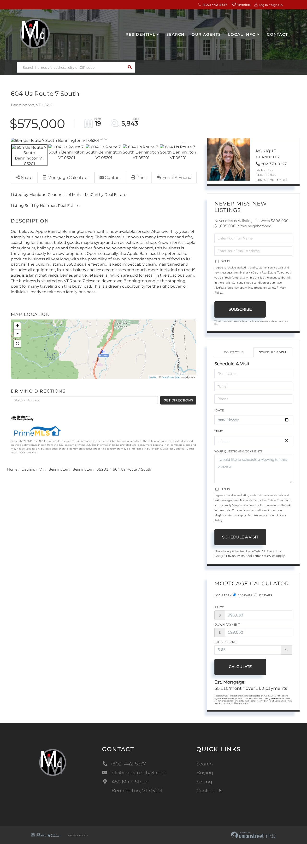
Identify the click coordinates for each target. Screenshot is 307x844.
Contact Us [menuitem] (209, 790)
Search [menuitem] (175, 34)
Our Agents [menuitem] (206, 34)
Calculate (240, 666)
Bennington (58, 469)
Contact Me (265, 180)
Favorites (243, 4)
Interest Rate (225, 642)
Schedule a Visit (272, 352)
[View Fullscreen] (17, 343)
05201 (102, 469)
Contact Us (233, 352)
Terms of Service (264, 556)
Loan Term (223, 595)
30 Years (244, 595)
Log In (263, 5)
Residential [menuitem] (140, 34)
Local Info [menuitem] (242, 34)
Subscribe (240, 309)
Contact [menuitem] (277, 34)
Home (12, 469)
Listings (28, 469)
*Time (218, 431)
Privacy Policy (235, 556)
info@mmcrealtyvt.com (138, 773)
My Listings (264, 169)
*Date (219, 410)
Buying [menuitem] (204, 773)
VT (41, 469)
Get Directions (178, 400)
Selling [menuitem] (204, 782)
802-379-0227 (274, 164)
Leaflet (153, 377)
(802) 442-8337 (214, 4)
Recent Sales (266, 175)
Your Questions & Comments (238, 451)
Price (219, 607)
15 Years (265, 595)
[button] (129, 67)
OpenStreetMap (171, 377)
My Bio (282, 180)
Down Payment (227, 624)
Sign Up (277, 5)
